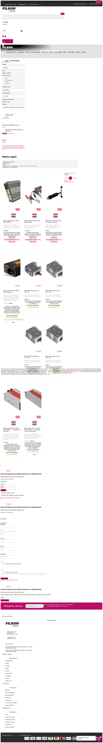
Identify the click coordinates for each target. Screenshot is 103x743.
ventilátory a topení (65, 369)
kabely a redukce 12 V (73, 371)
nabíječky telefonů (78, 370)
